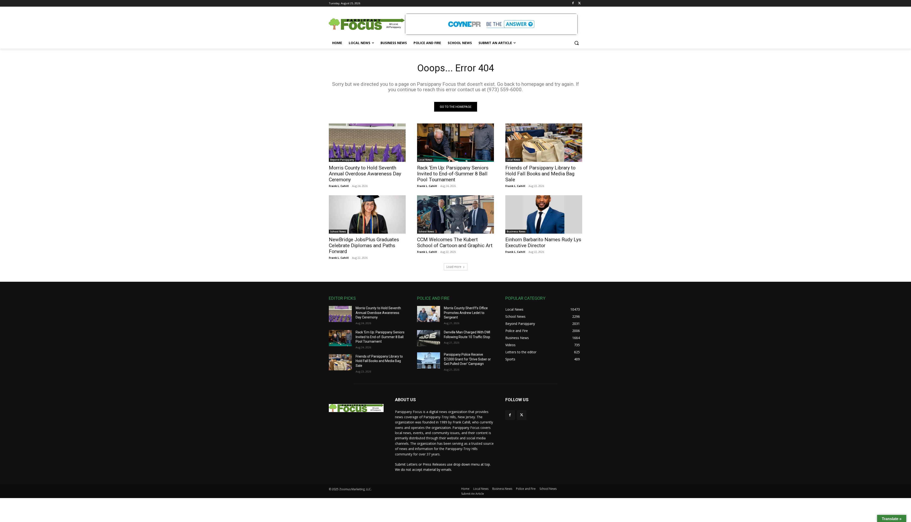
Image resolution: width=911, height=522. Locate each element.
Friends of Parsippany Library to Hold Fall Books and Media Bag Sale (540, 173)
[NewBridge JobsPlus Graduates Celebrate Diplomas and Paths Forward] (367, 214)
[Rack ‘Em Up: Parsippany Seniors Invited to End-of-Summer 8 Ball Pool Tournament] (455, 142)
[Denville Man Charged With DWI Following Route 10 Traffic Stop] (428, 338)
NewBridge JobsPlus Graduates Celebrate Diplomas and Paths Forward (364, 245)
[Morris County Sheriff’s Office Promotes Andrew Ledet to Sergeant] (428, 314)
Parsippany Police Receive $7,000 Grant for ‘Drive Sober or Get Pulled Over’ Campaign (467, 359)
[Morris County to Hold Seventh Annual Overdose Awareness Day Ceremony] (367, 142)
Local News (425, 159)
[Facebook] (573, 3)
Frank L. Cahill (339, 186)
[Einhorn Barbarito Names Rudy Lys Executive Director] (543, 214)
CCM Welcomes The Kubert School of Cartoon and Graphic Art (455, 242)
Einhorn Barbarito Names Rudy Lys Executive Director (543, 242)
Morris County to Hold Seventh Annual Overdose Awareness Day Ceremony (365, 173)
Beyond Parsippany (342, 159)
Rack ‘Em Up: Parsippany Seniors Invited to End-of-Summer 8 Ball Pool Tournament (452, 173)
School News (338, 231)
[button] (576, 43)
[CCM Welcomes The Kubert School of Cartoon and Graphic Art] (455, 214)
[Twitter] (579, 3)
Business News (516, 231)
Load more (453, 267)
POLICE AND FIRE (433, 298)
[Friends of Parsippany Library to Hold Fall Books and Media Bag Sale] (543, 142)
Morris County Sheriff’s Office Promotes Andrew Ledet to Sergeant (466, 312)
